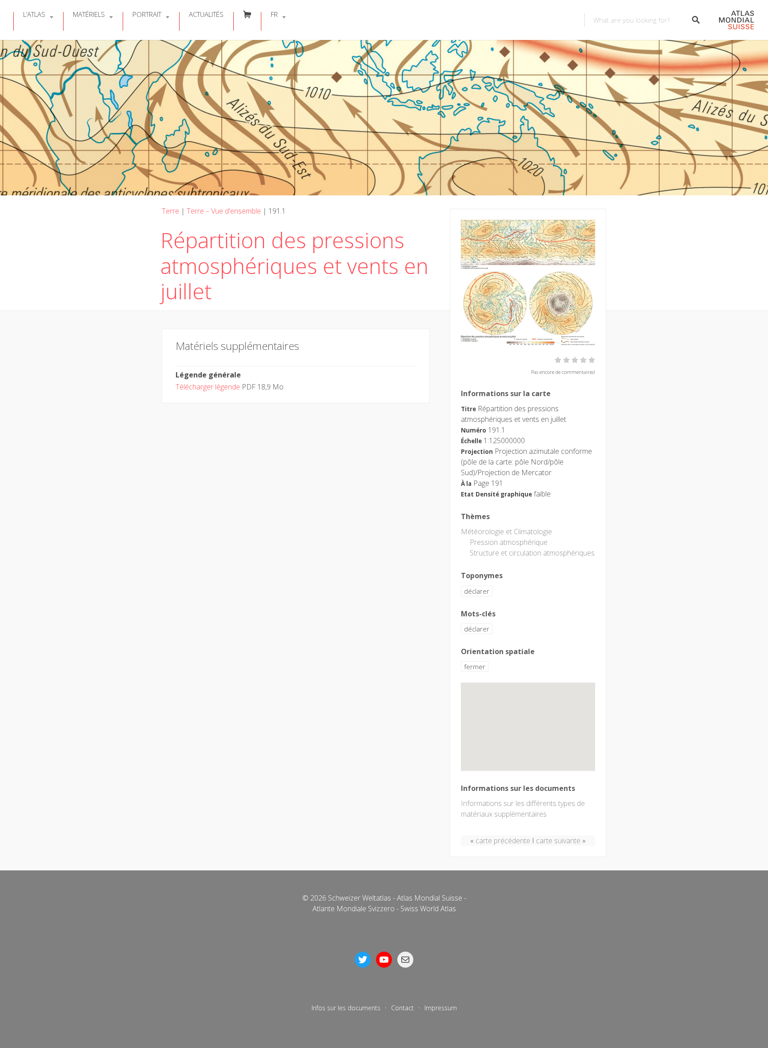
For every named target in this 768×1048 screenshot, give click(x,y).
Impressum (440, 1008)
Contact (402, 1008)
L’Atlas (34, 14)
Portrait (146, 14)
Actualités (206, 14)
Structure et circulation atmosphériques (532, 553)
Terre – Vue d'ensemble (224, 211)
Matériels (89, 14)
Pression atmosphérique (509, 542)
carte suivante (558, 841)
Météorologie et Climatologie (506, 531)
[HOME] (732, 20)
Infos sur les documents (346, 1008)
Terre (170, 211)
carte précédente (503, 841)
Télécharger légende (208, 387)
